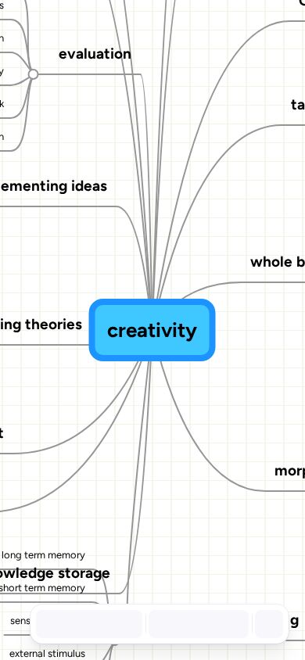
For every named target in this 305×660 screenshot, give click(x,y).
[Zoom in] (230, 624)
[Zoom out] (161, 624)
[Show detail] (267, 624)
